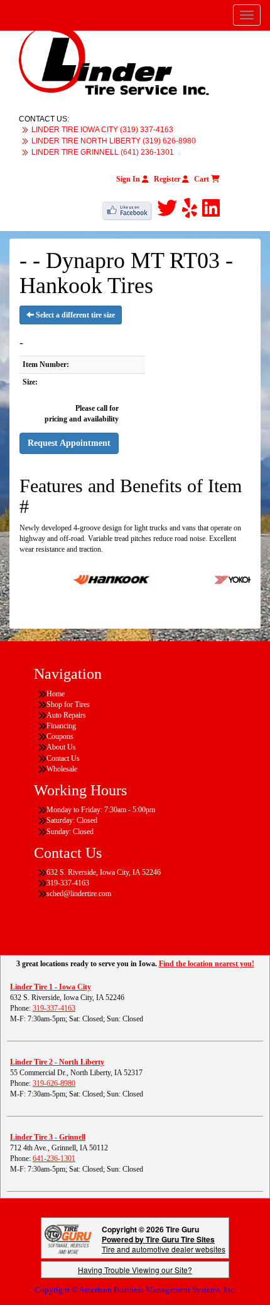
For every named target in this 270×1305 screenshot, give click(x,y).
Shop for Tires (68, 704)
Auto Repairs (66, 715)
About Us (61, 747)
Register (168, 179)
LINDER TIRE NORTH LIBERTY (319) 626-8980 (113, 141)
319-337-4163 (54, 1008)
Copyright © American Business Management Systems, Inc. (135, 1289)
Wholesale (61, 769)
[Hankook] (103, 578)
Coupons (59, 736)
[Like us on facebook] (129, 208)
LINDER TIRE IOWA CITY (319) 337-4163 (102, 129)
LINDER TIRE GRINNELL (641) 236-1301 (102, 152)
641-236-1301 (54, 1158)
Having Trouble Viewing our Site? (135, 1269)
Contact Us (63, 758)
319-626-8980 (54, 1083)
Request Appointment (69, 443)
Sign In (129, 179)
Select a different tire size (74, 315)
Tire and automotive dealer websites (163, 1244)
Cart (202, 179)
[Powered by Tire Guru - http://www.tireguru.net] (68, 1237)
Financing (61, 725)
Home (55, 693)
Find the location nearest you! (206, 963)
